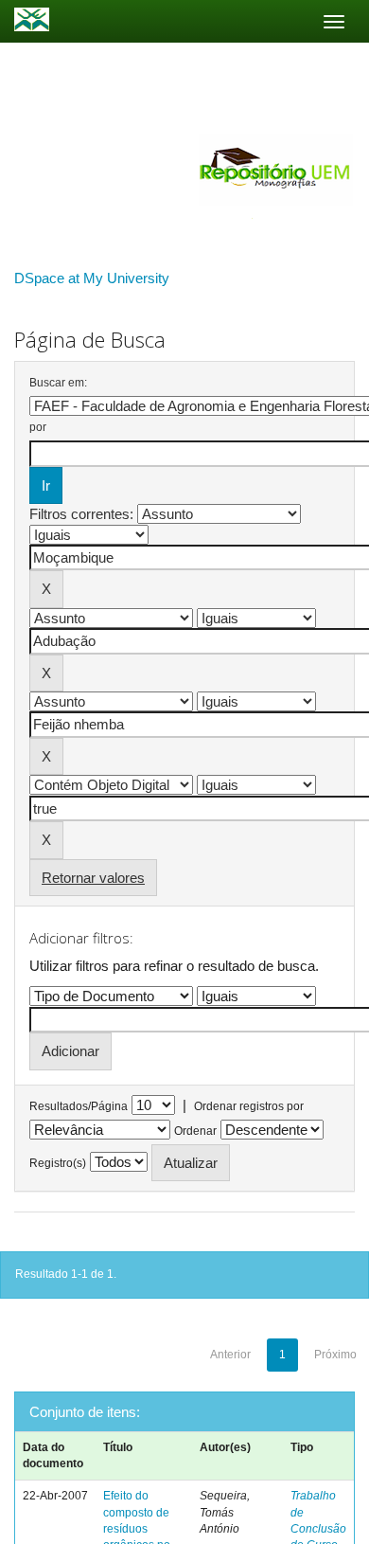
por (37, 427)
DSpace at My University (91, 278)
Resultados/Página (78, 1106)
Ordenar (195, 1131)
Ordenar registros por (249, 1106)
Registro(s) (57, 1163)
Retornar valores (93, 878)
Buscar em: (58, 382)
